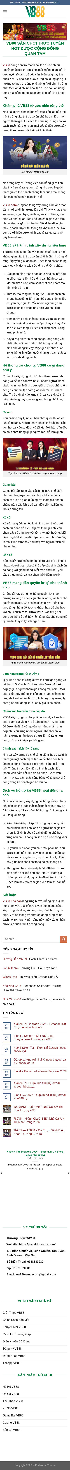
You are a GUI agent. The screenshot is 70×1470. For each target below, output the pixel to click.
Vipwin (61, 1450)
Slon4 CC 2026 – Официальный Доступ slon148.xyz (39, 1096)
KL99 (63, 1446)
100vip (25, 1441)
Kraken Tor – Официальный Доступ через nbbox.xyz (36, 1085)
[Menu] (5, 11)
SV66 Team (10, 968)
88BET (25, 1450)
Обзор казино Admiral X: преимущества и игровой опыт (39, 1061)
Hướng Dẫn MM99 (15, 959)
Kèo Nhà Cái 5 (12, 985)
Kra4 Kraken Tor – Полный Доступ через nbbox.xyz (39, 1049)
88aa (61, 1441)
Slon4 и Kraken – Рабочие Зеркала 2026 (40, 1071)
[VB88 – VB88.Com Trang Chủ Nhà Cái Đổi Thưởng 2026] (35, 11)
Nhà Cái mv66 (12, 999)
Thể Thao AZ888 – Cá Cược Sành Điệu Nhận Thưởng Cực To (38, 1132)
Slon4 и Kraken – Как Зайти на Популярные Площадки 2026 (33, 1037)
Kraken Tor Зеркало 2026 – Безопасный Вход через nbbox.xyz (39, 1025)
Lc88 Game (30, 1446)
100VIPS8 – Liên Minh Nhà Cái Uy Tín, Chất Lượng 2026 (38, 1108)
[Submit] (63, 939)
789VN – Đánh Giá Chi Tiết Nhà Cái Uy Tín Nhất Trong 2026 (38, 1120)
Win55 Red (10, 976)
